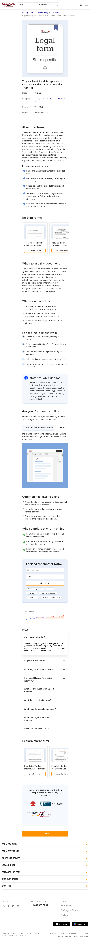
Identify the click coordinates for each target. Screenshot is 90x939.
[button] (86, 5)
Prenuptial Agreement (48, 593)
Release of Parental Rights (51, 597)
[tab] (38, 428)
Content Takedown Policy (64, 936)
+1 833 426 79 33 (39, 905)
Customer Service (11, 858)
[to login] (81, 5)
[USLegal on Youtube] (18, 906)
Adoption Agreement (35, 589)
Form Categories (10, 851)
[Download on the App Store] (61, 924)
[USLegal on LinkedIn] (13, 906)
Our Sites (6, 886)
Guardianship (32, 597)
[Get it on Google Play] (79, 924)
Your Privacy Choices (57, 934)
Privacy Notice (83, 934)
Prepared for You (11, 872)
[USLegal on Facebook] (8, 906)
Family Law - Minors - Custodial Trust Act (50, 100)
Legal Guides (8, 865)
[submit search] (56, 4)
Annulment (31, 593)
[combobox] (27, 4)
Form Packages (9, 844)
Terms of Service (71, 934)
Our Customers (10, 879)
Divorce (50, 589)
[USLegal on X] (4, 906)
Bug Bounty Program (81, 936)
